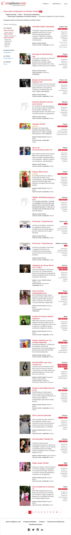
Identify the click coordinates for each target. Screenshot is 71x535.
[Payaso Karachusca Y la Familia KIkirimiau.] (25, 343)
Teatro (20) (7, 43)
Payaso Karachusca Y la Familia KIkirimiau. (41, 341)
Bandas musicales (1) (10, 36)
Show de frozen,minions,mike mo (42, 149)
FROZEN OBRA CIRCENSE (43, 27)
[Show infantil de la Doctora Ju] (25, 496)
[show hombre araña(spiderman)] (25, 297)
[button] (66, 4)
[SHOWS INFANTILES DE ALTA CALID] (25, 106)
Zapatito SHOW (38, 124)
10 (56, 512)
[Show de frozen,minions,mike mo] (25, 151)
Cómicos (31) (8, 41)
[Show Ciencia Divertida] (25, 424)
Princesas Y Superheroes (42, 221)
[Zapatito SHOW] (25, 126)
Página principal (11, 14)
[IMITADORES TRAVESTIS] (25, 445)
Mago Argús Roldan (40, 463)
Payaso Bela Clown (40, 172)
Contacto (42, 521)
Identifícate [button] (56, 3)
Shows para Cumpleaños (32, 14)
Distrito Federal (8, 58)
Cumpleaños (7, 52)
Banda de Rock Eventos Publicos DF (42, 81)
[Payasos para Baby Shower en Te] (25, 390)
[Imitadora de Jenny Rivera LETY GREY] (25, 268)
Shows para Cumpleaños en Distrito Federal (22, 16)
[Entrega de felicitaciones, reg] (25, 58)
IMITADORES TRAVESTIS (42, 439)
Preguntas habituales (30, 521)
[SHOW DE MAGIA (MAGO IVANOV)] (25, 320)
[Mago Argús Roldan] (25, 466)
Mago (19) (7, 44)
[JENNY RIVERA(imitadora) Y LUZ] (25, 201)
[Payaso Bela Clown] (25, 179)
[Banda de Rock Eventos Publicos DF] (25, 83)
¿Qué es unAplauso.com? (13, 521)
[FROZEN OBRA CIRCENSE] (25, 30)
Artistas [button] (45, 3)
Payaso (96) (8, 39)
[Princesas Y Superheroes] (25, 224)
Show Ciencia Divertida (41, 415)
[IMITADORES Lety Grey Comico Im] (25, 369)
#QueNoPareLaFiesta (35, 524)
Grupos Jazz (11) (9, 32)
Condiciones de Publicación (55, 521)
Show (20, 14)
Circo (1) (7, 46)
